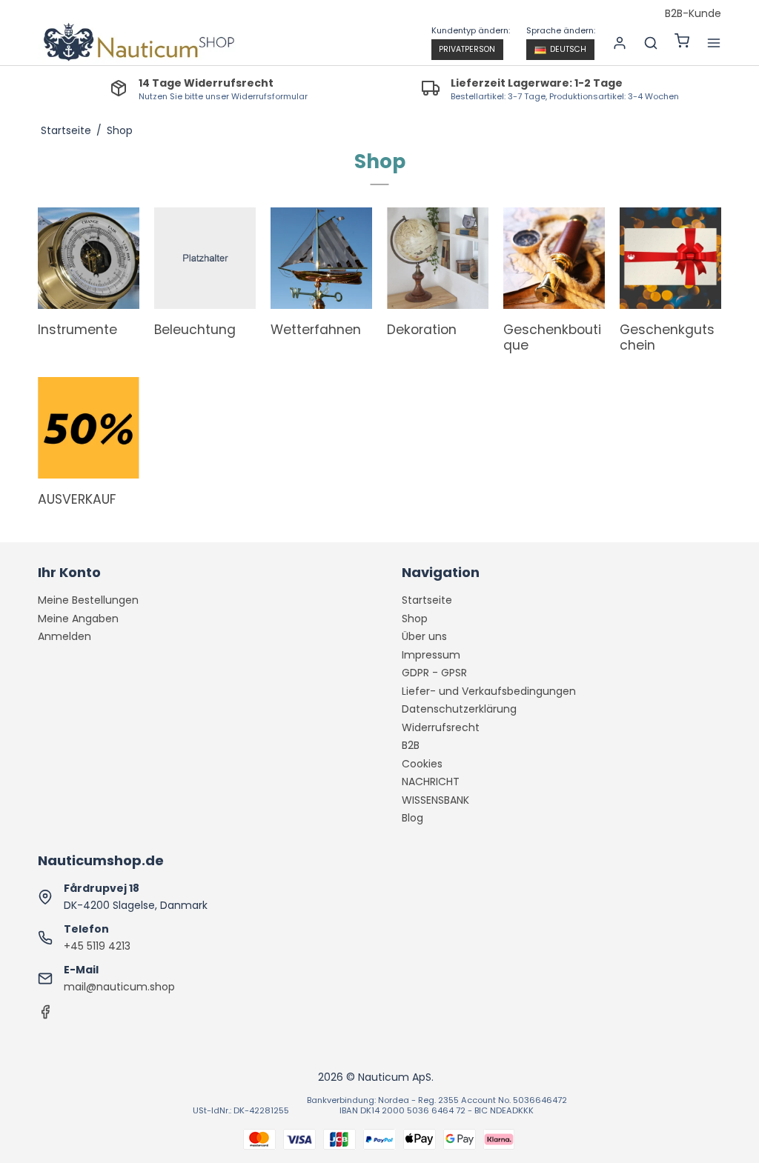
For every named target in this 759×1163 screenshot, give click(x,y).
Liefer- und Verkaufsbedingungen (489, 691)
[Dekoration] (437, 258)
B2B (411, 745)
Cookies (422, 763)
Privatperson (467, 49)
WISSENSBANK (435, 800)
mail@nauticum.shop (119, 986)
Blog (412, 817)
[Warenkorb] (682, 42)
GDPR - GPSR (434, 672)
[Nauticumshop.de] (137, 43)
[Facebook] (45, 1015)
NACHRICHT (431, 781)
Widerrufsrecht (441, 727)
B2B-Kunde (693, 14)
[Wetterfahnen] (321, 258)
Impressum (431, 654)
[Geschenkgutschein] (670, 258)
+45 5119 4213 (97, 946)
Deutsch (568, 49)
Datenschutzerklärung (459, 709)
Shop (415, 618)
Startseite (427, 600)
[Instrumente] (88, 258)
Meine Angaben (78, 618)
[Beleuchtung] (205, 258)
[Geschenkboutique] (554, 258)
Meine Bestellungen (88, 600)
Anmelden (64, 636)
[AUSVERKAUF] (88, 428)
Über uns (424, 636)
